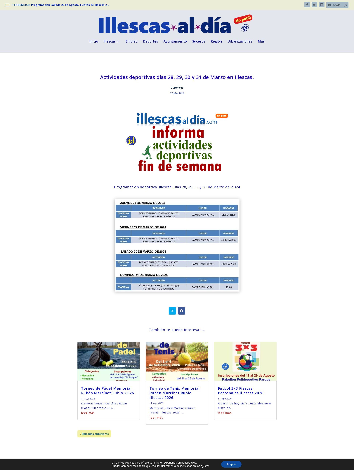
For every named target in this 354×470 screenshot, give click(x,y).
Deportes (150, 41)
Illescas (110, 41)
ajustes (205, 466)
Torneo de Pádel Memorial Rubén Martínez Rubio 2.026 (107, 390)
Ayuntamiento (175, 41)
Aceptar (231, 464)
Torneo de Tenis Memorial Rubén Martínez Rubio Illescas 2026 (175, 393)
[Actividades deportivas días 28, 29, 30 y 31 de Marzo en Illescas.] (177, 290)
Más (261, 41)
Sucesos (198, 41)
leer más (88, 413)
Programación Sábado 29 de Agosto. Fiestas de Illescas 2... (70, 5)
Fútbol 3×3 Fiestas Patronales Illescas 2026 (240, 390)
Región (216, 41)
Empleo (131, 41)
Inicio (93, 41)
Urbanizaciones (239, 41)
